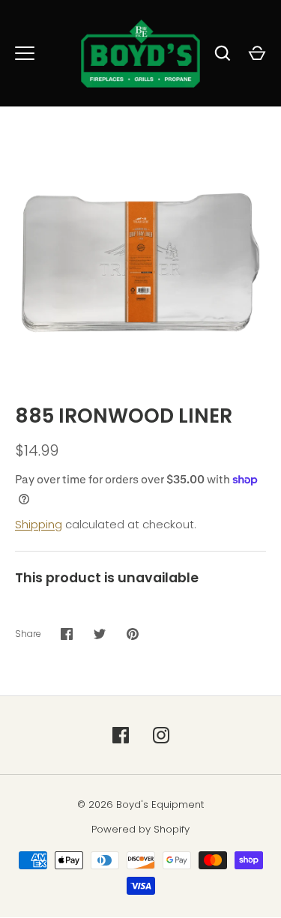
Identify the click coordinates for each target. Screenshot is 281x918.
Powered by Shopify (140, 829)
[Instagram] (161, 735)
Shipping (38, 524)
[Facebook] (120, 735)
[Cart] (257, 53)
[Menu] (24, 53)
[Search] (222, 53)
